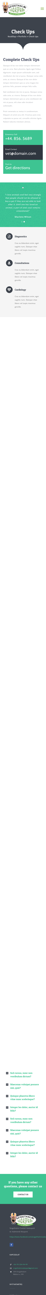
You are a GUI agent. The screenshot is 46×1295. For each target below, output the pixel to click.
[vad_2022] (23, 1213)
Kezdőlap (12, 36)
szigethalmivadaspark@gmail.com (25, 1268)
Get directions (17, 167)
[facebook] (11, 1245)
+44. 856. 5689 (18, 138)
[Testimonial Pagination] (21, 221)
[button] (23, 1075)
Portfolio (22, 36)
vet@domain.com (20, 153)
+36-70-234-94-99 (20, 1264)
